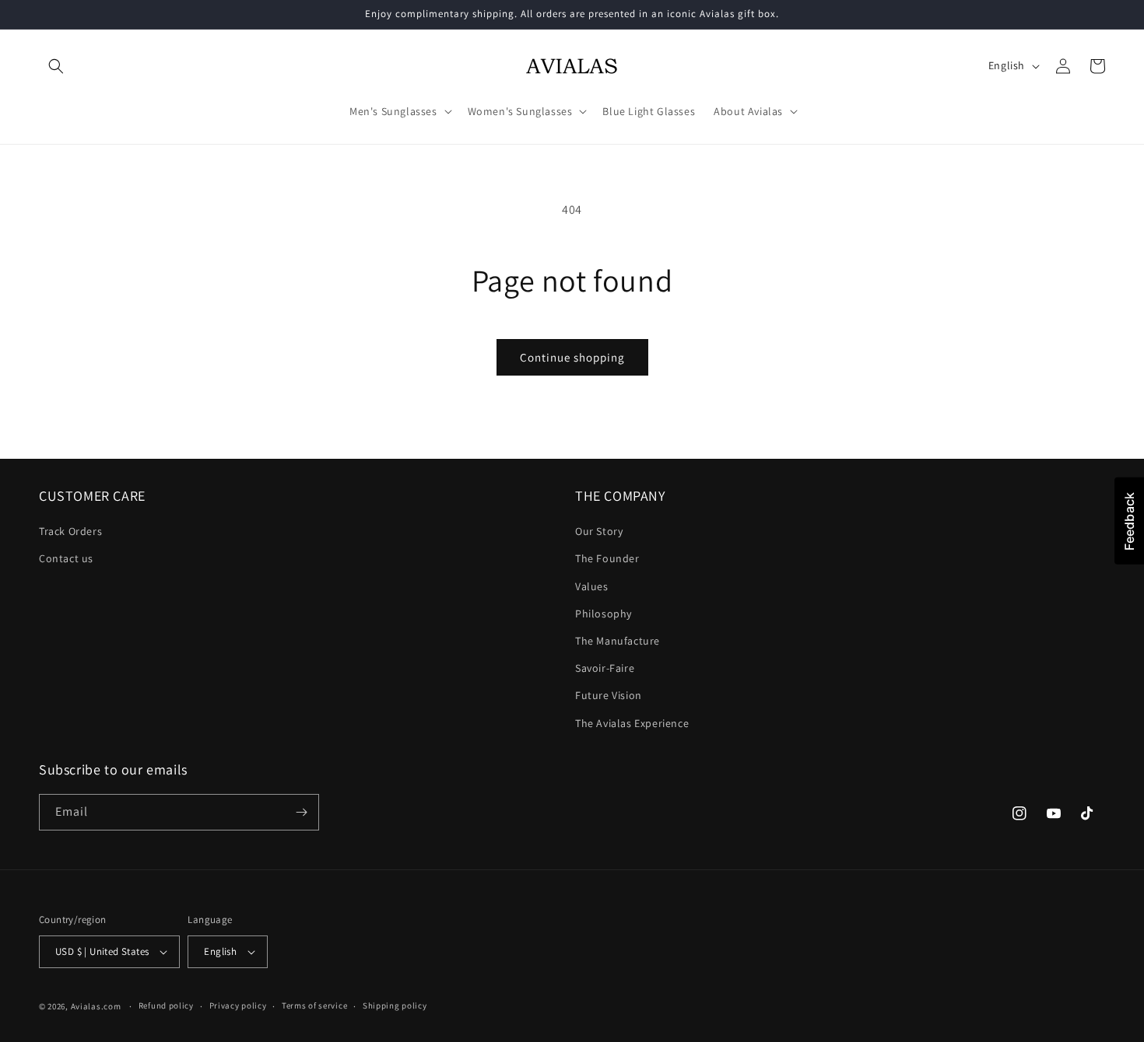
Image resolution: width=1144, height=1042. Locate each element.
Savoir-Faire (604, 668)
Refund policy (166, 1005)
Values (592, 586)
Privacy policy (238, 1005)
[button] (56, 66)
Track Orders (70, 531)
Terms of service (314, 1005)
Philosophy (603, 614)
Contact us (66, 558)
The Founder (607, 558)
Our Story (599, 531)
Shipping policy (395, 1005)
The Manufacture (617, 641)
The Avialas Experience (632, 723)
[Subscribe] (301, 812)
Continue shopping (572, 357)
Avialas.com (96, 1006)
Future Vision (608, 695)
